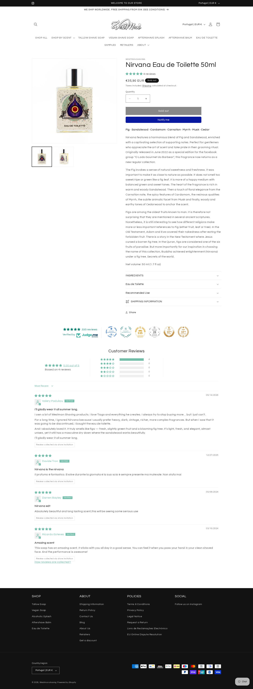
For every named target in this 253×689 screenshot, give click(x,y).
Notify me (163, 119)
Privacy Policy (135, 610)
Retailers (85, 634)
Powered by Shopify (66, 682)
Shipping (146, 86)
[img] (43, 395)
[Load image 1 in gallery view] (42, 157)
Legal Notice (134, 616)
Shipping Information (92, 604)
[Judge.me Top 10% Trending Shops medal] (183, 331)
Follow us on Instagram (188, 604)
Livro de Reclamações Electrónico (147, 628)
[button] (35, 24)
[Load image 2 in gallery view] (63, 157)
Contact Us (86, 616)
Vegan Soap (39, 610)
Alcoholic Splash (41, 616)
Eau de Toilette (41, 628)
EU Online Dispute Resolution (144, 634)
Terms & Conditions (138, 604)
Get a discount (88, 640)
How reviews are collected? (53, 562)
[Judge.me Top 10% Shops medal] (169, 331)
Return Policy (87, 610)
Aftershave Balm (41, 622)
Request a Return (137, 622)
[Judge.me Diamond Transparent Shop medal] (111, 331)
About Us (85, 628)
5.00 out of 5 (71, 365)
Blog (82, 622)
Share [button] (132, 312)
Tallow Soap (39, 604)
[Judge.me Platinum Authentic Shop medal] (125, 331)
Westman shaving (48, 682)
